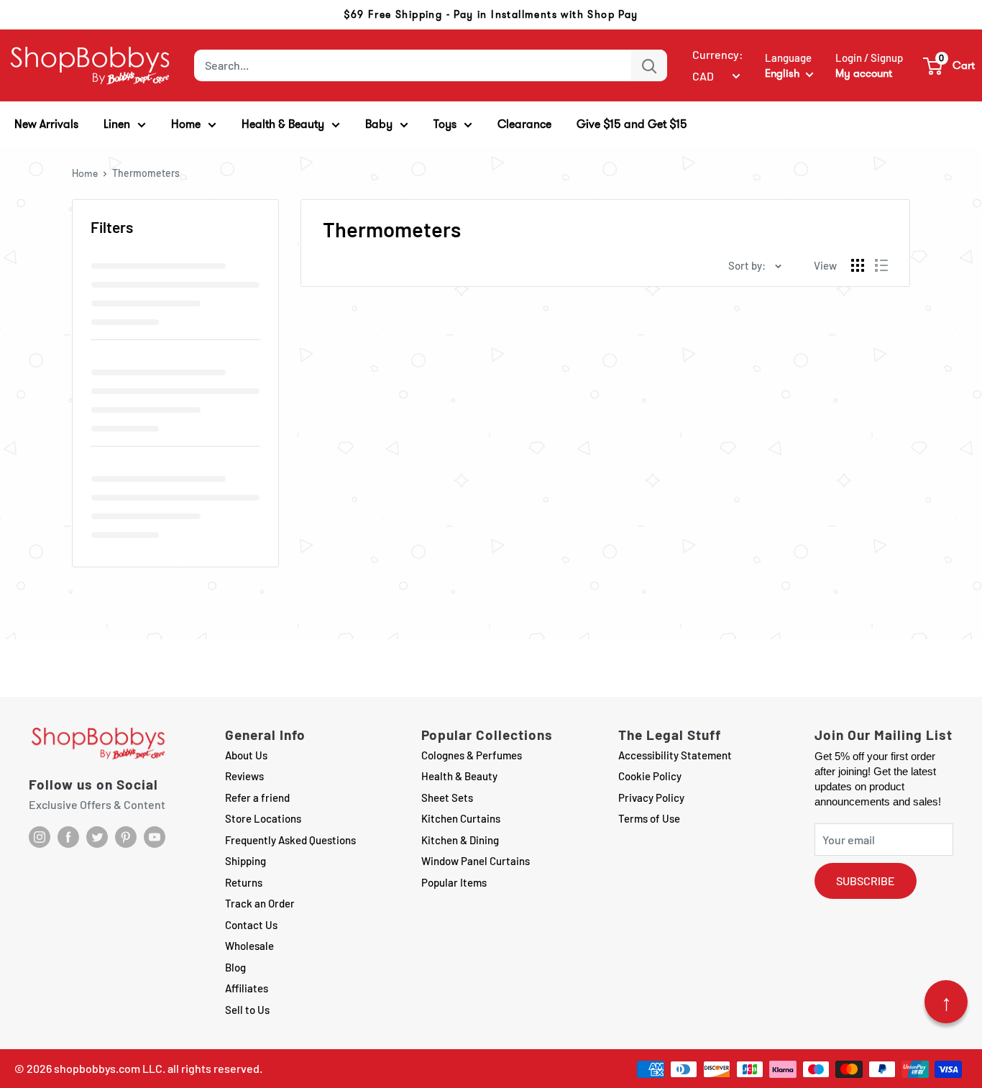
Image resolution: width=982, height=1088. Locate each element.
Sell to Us (247, 1009)
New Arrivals (46, 124)
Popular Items (454, 882)
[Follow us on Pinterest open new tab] (126, 837)
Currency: (717, 54)
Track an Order (260, 903)
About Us (246, 755)
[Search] (649, 65)
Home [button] (186, 124)
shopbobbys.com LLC (108, 1068)
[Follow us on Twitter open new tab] (97, 837)
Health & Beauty (459, 775)
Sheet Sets (447, 797)
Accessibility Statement (675, 755)
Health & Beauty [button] (283, 124)
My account (863, 73)
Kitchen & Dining (460, 839)
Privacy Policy (651, 797)
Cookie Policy (650, 775)
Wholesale (249, 945)
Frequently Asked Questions (290, 839)
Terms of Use (649, 818)
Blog (235, 967)
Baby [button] (379, 124)
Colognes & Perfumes (471, 755)
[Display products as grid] (857, 265)
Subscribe (865, 880)
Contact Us (251, 924)
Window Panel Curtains (475, 860)
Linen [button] (117, 124)
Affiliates (246, 988)
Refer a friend (257, 797)
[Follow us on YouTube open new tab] (154, 837)
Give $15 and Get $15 (632, 124)
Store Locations (263, 818)
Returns (243, 882)
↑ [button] (946, 1002)
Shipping (245, 860)
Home (85, 173)
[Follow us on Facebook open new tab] (68, 837)
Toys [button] (444, 124)
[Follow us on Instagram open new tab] (39, 837)
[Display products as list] (881, 265)
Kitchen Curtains (460, 818)
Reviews (244, 775)
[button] (949, 65)
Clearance (524, 124)
